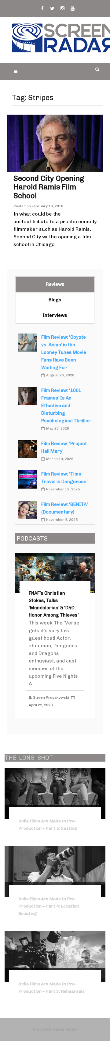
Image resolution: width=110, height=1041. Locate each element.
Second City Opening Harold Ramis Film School (48, 187)
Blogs (55, 300)
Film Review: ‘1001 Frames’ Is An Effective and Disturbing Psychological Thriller (66, 406)
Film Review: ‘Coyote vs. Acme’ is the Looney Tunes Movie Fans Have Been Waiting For (63, 352)
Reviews (55, 284)
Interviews (55, 315)
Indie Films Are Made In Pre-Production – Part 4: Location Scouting (48, 906)
